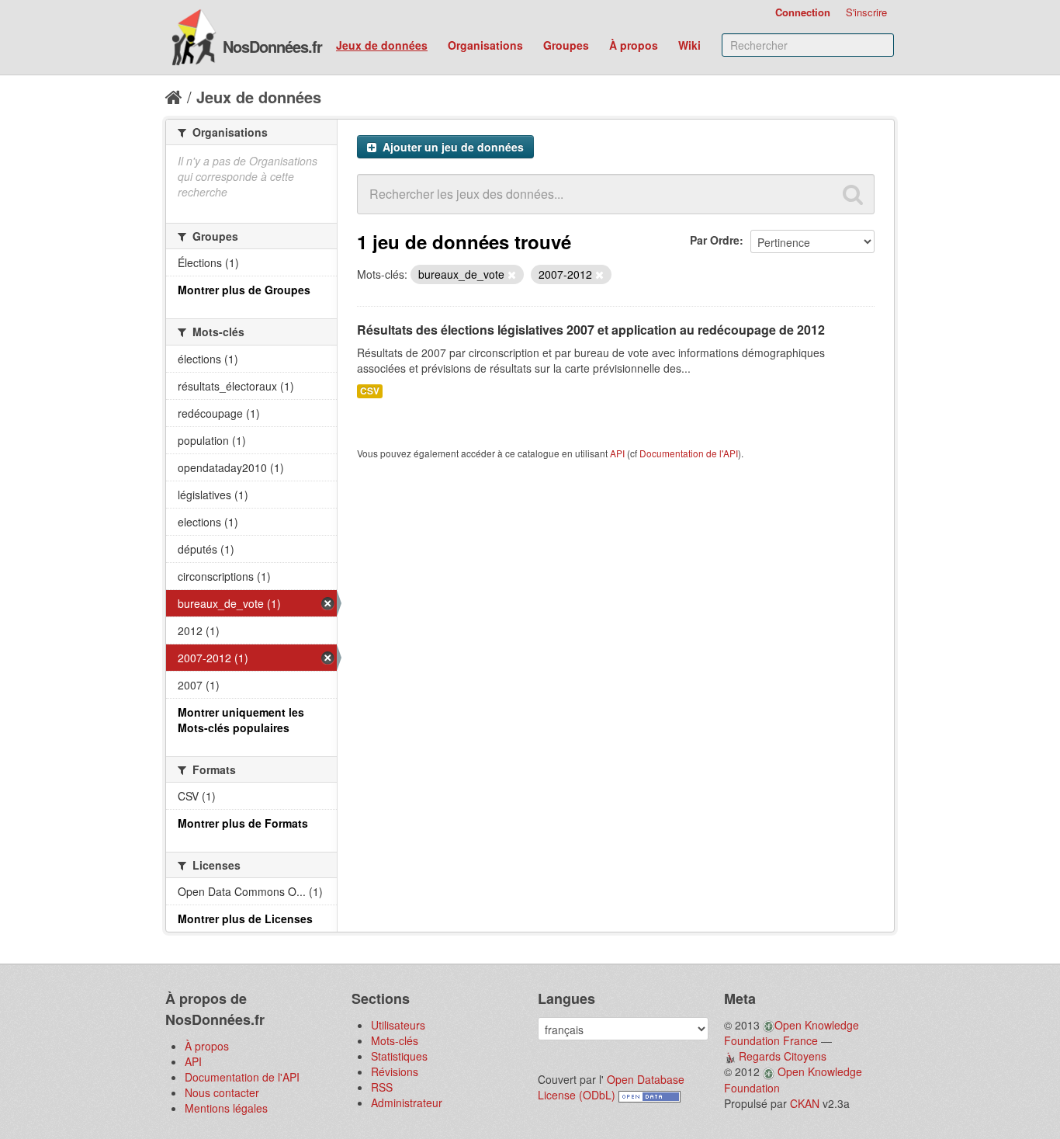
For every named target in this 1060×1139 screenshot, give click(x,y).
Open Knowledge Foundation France (791, 1032)
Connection (802, 12)
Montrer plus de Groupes (244, 289)
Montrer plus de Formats (243, 823)
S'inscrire (866, 12)
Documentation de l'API (688, 453)
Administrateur (406, 1102)
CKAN (804, 1103)
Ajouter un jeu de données (451, 147)
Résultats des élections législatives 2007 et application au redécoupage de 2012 (591, 330)
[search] (853, 194)
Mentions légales (226, 1108)
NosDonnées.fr (272, 46)
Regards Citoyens (782, 1056)
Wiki (689, 45)
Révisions (394, 1071)
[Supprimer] (511, 275)
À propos (633, 45)
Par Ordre (715, 240)
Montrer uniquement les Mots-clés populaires (241, 719)
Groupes (566, 45)
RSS (382, 1087)
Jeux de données (382, 45)
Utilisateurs (398, 1025)
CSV (369, 391)
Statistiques (399, 1056)
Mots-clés (394, 1040)
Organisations (485, 45)
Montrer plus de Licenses (245, 918)
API (617, 453)
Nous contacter (222, 1092)
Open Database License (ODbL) (611, 1087)
